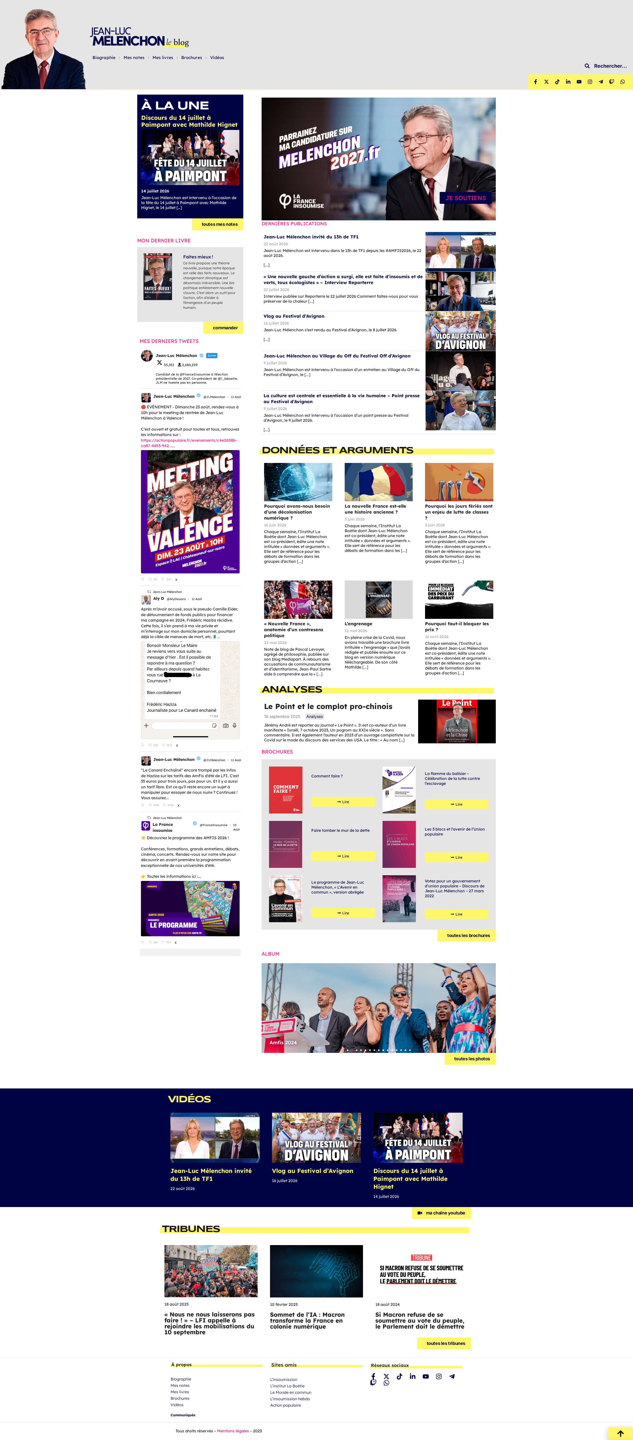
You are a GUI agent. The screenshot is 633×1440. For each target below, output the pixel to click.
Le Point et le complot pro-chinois (328, 706)
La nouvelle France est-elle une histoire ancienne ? (375, 509)
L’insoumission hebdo (290, 1398)
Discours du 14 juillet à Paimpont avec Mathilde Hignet (410, 1178)
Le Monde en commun (290, 1392)
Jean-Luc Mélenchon (174, 396)
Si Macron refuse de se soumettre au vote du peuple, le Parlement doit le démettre (419, 1320)
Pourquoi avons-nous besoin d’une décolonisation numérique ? (297, 512)
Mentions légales (233, 1430)
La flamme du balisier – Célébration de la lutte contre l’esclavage (452, 778)
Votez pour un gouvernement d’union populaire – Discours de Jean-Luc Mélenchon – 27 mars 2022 (454, 888)
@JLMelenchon (214, 397)
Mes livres (163, 57)
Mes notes (134, 57)
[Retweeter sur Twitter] (149, 592)
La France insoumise (163, 827)
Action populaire (285, 1405)
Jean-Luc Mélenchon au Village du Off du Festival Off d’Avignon (337, 356)
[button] (347, 1050)
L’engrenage (358, 623)
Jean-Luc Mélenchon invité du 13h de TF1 (311, 237)
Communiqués (183, 1415)
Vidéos (217, 57)
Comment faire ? (327, 775)
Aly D (158, 598)
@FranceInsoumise (213, 825)
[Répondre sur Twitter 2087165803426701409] (143, 805)
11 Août (236, 397)
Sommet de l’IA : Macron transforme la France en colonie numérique (307, 1320)
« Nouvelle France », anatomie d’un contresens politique (293, 629)
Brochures (191, 57)
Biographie (103, 57)
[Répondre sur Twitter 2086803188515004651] (143, 942)
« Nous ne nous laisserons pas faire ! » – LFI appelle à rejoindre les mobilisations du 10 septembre (209, 1323)
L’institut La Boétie (287, 1385)
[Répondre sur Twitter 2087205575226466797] (143, 579)
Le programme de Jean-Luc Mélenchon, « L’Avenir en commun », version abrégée (337, 887)
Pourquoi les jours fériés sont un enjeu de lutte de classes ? (459, 512)
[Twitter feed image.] (190, 511)
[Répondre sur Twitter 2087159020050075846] (143, 745)
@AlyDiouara (176, 599)
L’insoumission (283, 1379)
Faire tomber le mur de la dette (340, 830)
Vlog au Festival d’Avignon (294, 316)
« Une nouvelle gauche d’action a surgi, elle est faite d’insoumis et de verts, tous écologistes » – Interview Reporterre (343, 279)
